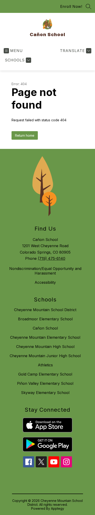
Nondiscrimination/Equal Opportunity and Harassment (45, 270)
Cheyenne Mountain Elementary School (45, 337)
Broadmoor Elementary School (45, 319)
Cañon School (45, 328)
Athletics (45, 365)
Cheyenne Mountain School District (45, 309)
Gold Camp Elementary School (45, 374)
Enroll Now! (71, 6)
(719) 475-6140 (51, 258)
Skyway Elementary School (45, 392)
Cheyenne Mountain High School (45, 346)
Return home (24, 135)
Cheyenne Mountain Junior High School (45, 355)
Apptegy (57, 508)
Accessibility (45, 282)
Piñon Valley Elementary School (45, 383)
